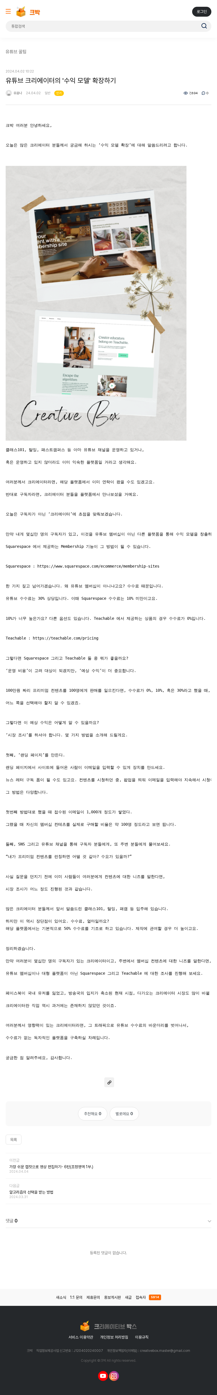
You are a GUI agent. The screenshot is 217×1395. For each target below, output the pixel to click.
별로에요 (124, 1113)
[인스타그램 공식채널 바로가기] (114, 1376)
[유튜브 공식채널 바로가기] (103, 1376)
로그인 (202, 11)
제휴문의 (93, 1297)
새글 (128, 1297)
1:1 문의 (76, 1297)
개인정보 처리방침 (114, 1337)
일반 (47, 93)
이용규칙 (142, 1337)
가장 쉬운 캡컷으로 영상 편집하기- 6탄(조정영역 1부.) (51, 1167)
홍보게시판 (112, 1297)
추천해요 (92, 1113)
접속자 (147, 1297)
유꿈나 (17, 93)
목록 (13, 1139)
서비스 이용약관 (80, 1337)
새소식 (61, 1297)
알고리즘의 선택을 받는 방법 (31, 1192)
